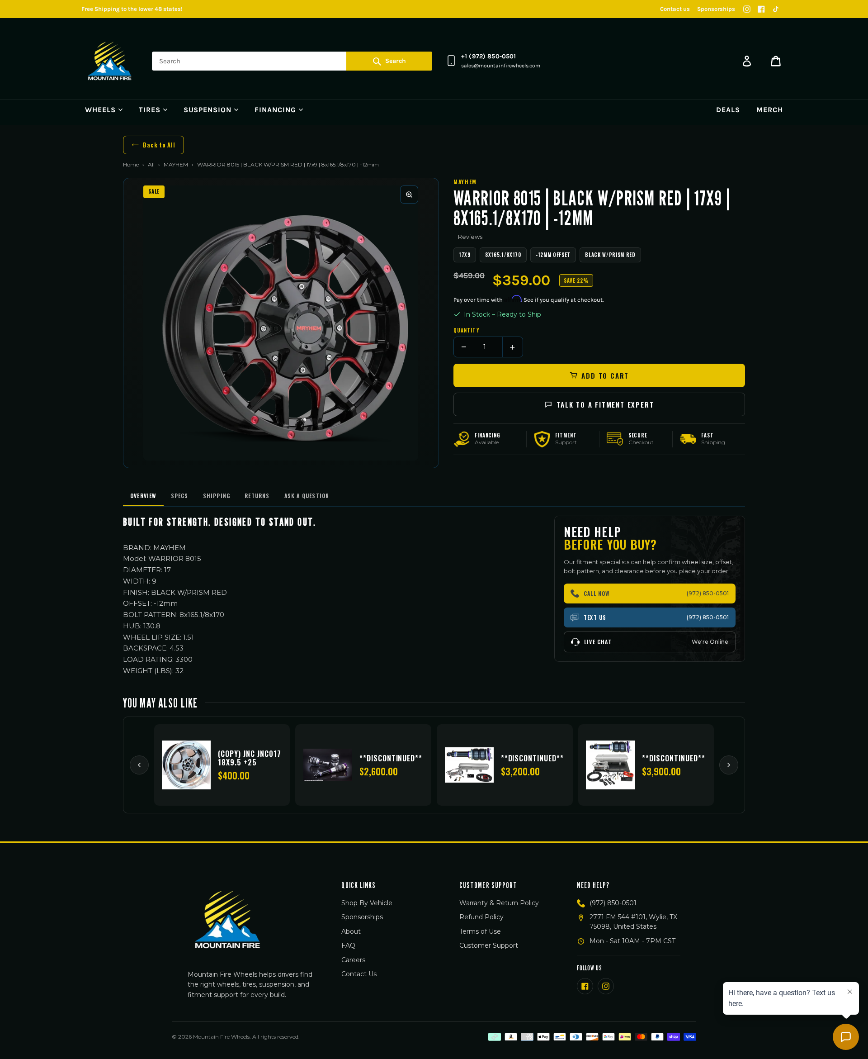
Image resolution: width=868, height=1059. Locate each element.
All (151, 164)
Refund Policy (481, 917)
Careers (353, 960)
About (351, 931)
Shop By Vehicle (366, 903)
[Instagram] (746, 9)
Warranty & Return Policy (499, 903)
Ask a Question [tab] (307, 495)
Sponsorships (716, 8)
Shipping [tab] (217, 495)
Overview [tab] (143, 495)
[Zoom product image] (409, 194)
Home (131, 164)
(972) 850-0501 (613, 903)
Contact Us (359, 974)
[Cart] (776, 61)
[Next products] (728, 764)
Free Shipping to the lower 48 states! (132, 8)
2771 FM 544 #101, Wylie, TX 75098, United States (633, 922)
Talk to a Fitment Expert (605, 404)
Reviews (470, 236)
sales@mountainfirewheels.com (500, 65)
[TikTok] (775, 9)
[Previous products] (139, 764)
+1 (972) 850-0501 (488, 56)
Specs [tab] (180, 495)
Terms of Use (480, 931)
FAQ (348, 945)
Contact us (675, 8)
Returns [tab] (257, 495)
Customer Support (488, 945)
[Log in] (747, 61)
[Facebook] (761, 9)
